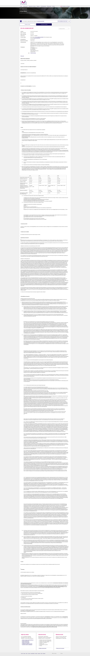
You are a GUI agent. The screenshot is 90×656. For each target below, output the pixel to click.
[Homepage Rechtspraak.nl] (23, 2)
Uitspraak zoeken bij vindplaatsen (27, 644)
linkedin (67, 653)
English (22, 653)
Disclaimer (44, 653)
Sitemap (24, 653)
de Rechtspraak (43, 6)
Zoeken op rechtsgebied (25, 642)
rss (57, 653)
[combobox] (64, 28)
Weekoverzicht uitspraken (60, 648)
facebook (64, 653)
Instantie (22, 31)
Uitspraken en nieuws (32, 6)
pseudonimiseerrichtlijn (40, 21)
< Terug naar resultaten (43, 24)
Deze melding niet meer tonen (62, 21)
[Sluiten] (69, 21)
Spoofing (36, 653)
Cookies (29, 653)
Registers (38, 6)
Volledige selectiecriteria (42, 648)
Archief (41, 653)
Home (21, 6)
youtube (68, 653)
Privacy (27, 653)
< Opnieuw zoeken (27, 24)
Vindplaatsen (23, 47)
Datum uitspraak (23, 32)
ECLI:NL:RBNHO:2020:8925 (39, 37)
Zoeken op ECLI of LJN (25, 641)
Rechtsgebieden (23, 39)
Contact (53, 6)
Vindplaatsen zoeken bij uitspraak (27, 643)
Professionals (49, 6)
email (58, 653)
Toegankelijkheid (33, 653)
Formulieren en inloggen (66, 6)
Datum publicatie (23, 34)
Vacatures (39, 653)
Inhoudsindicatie (23, 42)
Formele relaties (23, 37)
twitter (63, 653)
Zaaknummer (23, 35)
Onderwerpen (25, 6)
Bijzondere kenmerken (24, 40)
